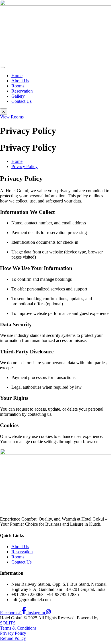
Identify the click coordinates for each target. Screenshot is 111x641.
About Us (20, 80)
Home (16, 75)
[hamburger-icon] (2, 67)
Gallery (18, 96)
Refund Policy (13, 638)
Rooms (17, 85)
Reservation (22, 91)
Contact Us (21, 101)
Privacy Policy (13, 633)
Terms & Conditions (18, 628)
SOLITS (8, 622)
